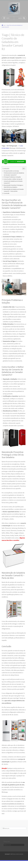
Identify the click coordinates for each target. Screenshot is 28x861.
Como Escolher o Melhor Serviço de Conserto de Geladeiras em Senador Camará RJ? (13, 181)
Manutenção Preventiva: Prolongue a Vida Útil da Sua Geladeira (13, 186)
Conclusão (6, 193)
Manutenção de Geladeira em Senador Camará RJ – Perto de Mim (14, 190)
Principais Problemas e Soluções (12, 177)
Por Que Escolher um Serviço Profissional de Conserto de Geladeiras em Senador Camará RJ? (14, 173)
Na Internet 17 (7, 854)
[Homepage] (14, 8)
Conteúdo (6, 168)
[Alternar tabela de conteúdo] (23, 168)
